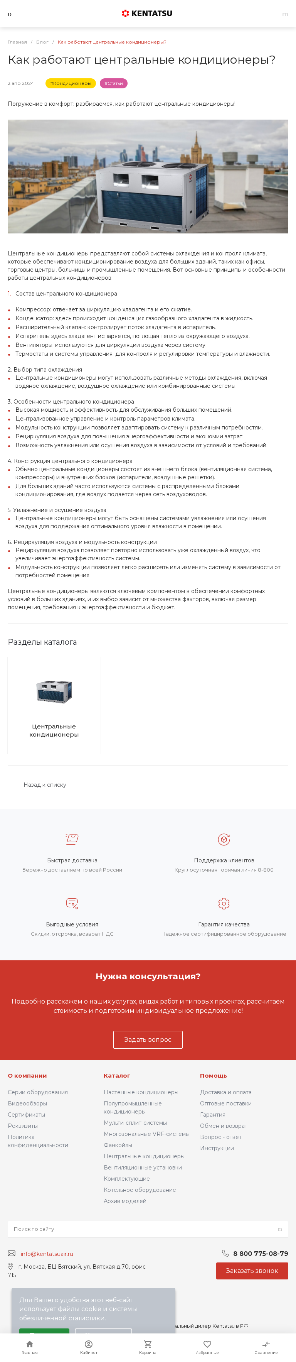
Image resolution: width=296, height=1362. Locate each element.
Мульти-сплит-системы (135, 1122)
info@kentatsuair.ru (47, 1253)
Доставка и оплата (226, 1092)
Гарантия (212, 1114)
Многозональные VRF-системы (147, 1133)
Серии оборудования (38, 1092)
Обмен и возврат (223, 1125)
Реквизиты (23, 1125)
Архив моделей (125, 1201)
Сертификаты (26, 1114)
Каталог (117, 1075)
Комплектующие (127, 1178)
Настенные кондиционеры (141, 1092)
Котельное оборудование (140, 1189)
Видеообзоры (27, 1103)
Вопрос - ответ (221, 1137)
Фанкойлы (118, 1145)
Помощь (213, 1075)
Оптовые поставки (226, 1103)
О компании (27, 1075)
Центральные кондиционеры (54, 730)
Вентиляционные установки (143, 1167)
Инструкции (217, 1148)
